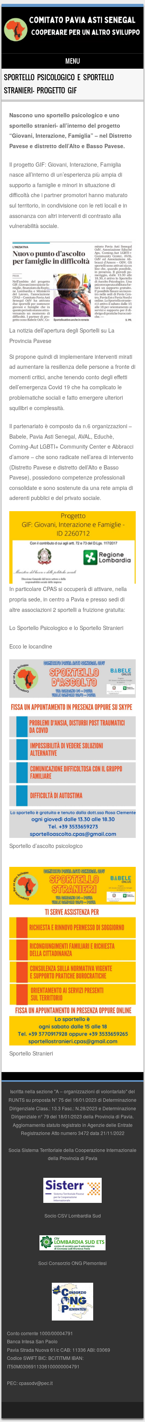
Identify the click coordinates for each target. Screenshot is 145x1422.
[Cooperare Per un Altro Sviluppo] (71, 40)
